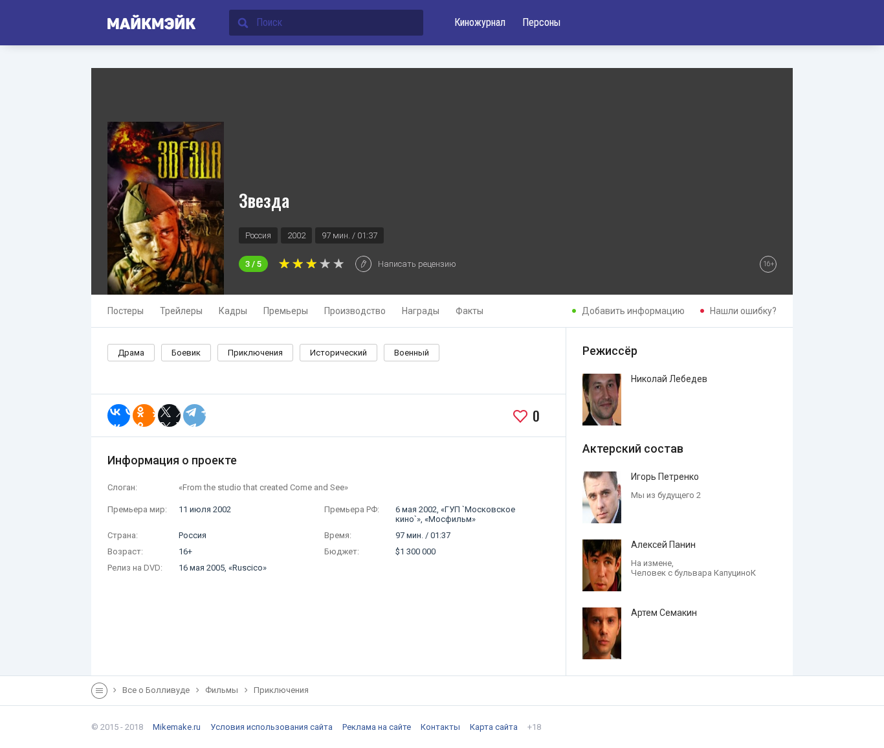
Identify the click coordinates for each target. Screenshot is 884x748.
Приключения (255, 352)
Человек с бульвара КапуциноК (693, 573)
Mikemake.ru (177, 727)
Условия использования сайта (271, 727)
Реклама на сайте (376, 727)
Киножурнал (479, 22)
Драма (131, 352)
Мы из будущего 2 (666, 495)
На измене (651, 563)
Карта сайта (494, 727)
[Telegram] (194, 415)
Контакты (440, 727)
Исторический (338, 352)
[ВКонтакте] (118, 415)
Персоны (541, 22)
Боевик (186, 352)
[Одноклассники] (144, 415)
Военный (411, 352)
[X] (169, 415)
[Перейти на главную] (144, 22)
